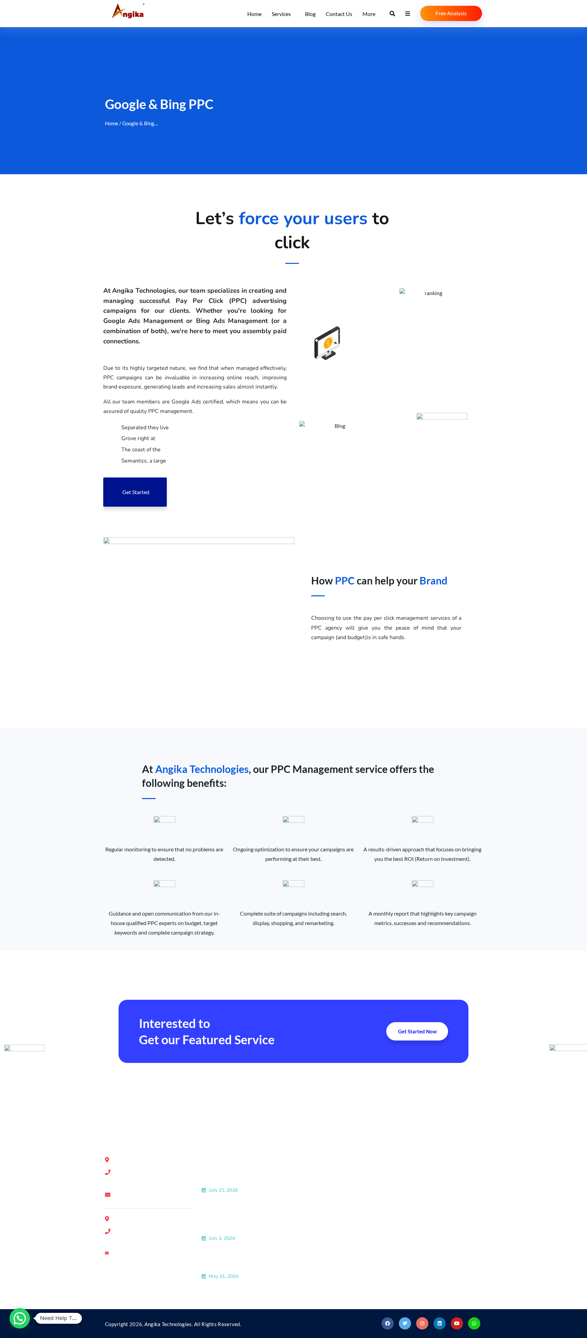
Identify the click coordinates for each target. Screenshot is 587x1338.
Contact (317, 1176)
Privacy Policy (324, 1227)
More (368, 14)
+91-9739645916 (145, 1231)
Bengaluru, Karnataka (351, 1094)
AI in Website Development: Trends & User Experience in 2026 (238, 1169)
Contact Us (339, 14)
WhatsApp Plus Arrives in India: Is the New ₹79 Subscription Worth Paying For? (245, 1217)
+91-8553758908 (145, 1181)
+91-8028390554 (145, 1172)
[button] (20, 1318)
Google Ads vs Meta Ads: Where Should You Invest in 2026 (243, 1260)
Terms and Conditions (333, 1244)
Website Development (431, 1193)
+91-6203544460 (145, 1240)
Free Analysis (451, 13)
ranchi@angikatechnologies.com (156, 1254)
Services (281, 14)
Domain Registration (429, 1159)
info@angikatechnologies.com (154, 1195)
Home (254, 14)
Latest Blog (320, 1193)
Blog (310, 14)
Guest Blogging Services (433, 1210)
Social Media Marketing (432, 1244)
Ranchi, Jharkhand (454, 1094)
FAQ (312, 1210)
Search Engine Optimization (438, 1176)
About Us (318, 1159)
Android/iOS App (425, 1227)
